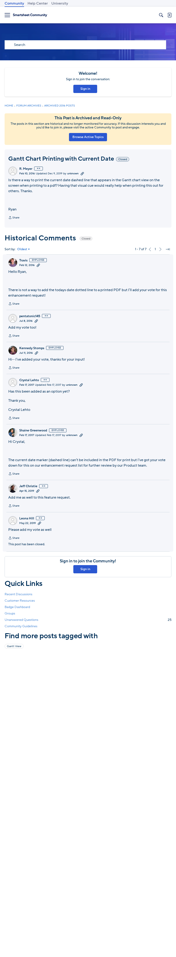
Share (13, 218)
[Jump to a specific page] (167, 249)
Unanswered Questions (88, 620)
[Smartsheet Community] (30, 15)
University (59, 3)
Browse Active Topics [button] (88, 137)
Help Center (38, 3)
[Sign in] (169, 15)
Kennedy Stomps (31, 348)
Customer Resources (20, 600)
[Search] (161, 15)
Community (14, 3)
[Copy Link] (82, 173)
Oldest (22, 249)
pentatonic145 (29, 316)
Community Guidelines (21, 626)
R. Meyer (25, 169)
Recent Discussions (18, 594)
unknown (73, 173)
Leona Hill (26, 518)
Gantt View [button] (14, 646)
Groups (10, 613)
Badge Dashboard (17, 607)
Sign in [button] (85, 89)
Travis (23, 260)
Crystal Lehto (29, 380)
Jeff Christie (28, 486)
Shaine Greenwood (33, 430)
